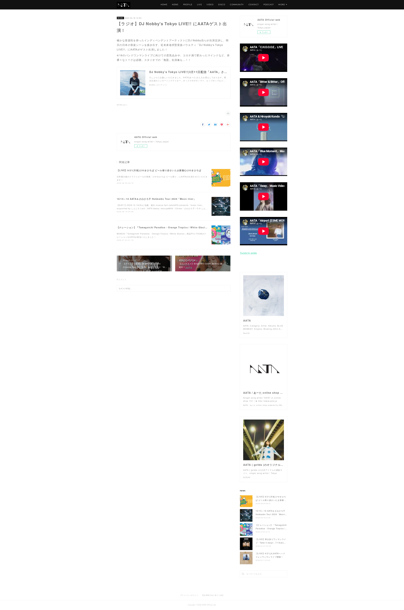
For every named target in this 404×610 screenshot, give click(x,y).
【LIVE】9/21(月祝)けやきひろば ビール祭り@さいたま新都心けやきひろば (159, 170)
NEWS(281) (122, 105)
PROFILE (187, 5)
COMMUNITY (237, 5)
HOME (164, 5)
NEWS (175, 5)
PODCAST (269, 5)
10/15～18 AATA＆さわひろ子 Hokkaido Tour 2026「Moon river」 (156, 198)
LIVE (199, 5)
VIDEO (210, 5)
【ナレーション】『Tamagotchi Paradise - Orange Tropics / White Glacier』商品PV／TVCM (172, 227)
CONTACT (254, 5)
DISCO (221, 5)
